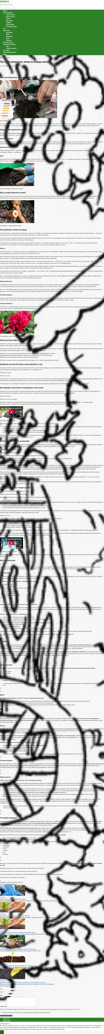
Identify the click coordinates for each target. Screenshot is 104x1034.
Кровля (8, 34)
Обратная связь (7, 1021)
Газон (4, 28)
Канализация (9, 32)
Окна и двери (6, 50)
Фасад (7, 38)
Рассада (8, 18)
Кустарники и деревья (11, 26)
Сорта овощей (9, 20)
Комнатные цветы (10, 16)
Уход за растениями (8, 12)
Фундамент (9, 40)
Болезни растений (10, 14)
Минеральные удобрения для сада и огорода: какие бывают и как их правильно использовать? (23, 982)
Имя (1, 989)
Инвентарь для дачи (8, 42)
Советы (5, 54)
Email (1, 992)
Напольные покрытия (11, 48)
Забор (7, 46)
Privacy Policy (6, 1019)
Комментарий (3, 1006)
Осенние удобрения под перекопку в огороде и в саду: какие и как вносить (18, 949)
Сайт (1, 995)
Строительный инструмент (9, 52)
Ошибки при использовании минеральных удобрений (13, 899)
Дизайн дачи (6, 30)
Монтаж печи (9, 36)
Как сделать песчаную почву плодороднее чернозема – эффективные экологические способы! (23, 966)
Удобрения (8, 22)
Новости (5, 10)
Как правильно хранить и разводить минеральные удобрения (15, 916)
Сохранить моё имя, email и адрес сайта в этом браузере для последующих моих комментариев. (26, 1012)
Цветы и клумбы (10, 24)
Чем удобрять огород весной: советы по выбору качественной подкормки (17, 932)
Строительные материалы (9, 44)
